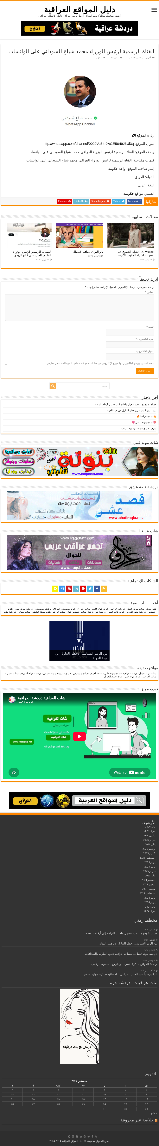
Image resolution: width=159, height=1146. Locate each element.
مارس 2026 (149, 835)
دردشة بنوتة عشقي (53, 673)
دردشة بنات (10, 611)
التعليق (149, 292)
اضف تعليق (113, 57)
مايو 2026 (150, 826)
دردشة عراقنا (34, 673)
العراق (139, 177)
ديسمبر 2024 (149, 880)
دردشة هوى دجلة (97, 611)
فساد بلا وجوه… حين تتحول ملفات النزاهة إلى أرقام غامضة (125, 404)
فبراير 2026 (149, 840)
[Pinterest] (83, 589)
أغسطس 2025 (148, 857)
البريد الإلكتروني (145, 338)
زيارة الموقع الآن (142, 135)
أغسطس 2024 (148, 893)
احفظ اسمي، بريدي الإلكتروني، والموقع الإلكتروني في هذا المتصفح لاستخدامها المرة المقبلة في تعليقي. (100, 363)
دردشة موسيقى (43, 608)
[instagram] (62, 589)
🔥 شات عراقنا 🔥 (146, 416)
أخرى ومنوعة (145, 57)
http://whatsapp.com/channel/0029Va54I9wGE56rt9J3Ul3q (88, 144)
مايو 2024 (150, 906)
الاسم (150, 326)
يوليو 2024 (150, 897)
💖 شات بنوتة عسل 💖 (144, 422)
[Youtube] (69, 589)
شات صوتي (24, 611)
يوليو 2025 (150, 862)
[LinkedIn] (76, 589)
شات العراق (83, 608)
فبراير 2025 (149, 871)
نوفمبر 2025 (149, 848)
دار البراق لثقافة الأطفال (88, 251)
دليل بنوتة (151, 608)
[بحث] (53, 386)
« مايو (154, 1113)
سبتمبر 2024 (149, 888)
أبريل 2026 (150, 831)
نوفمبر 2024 (149, 884)
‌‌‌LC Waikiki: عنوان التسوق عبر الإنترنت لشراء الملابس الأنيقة (135, 253)
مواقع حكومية (132, 57)
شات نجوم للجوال (113, 676)
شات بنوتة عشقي (41, 611)
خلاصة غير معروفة (137, 1120)
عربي (142, 185)
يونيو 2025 (150, 866)
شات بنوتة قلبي (100, 608)
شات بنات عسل (116, 611)
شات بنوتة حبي (132, 676)
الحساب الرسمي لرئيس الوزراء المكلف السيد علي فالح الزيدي (32, 253)
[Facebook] (97, 589)
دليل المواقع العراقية (79, 9)
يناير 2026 (150, 844)
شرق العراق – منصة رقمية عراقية (138, 428)
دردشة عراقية (117, 608)
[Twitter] (90, 589)
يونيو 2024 (150, 902)
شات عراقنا (59, 611)
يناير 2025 (150, 875)
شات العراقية (149, 676)
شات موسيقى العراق (64, 608)
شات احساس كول (76, 611)
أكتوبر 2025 (149, 853)
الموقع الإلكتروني (145, 351)
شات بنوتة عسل (135, 608)
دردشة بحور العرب (136, 611)
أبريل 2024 (150, 911)
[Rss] (104, 589)
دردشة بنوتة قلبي (24, 608)
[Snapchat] (55, 589)
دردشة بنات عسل (16, 673)
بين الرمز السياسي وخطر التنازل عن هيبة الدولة (131, 410)
